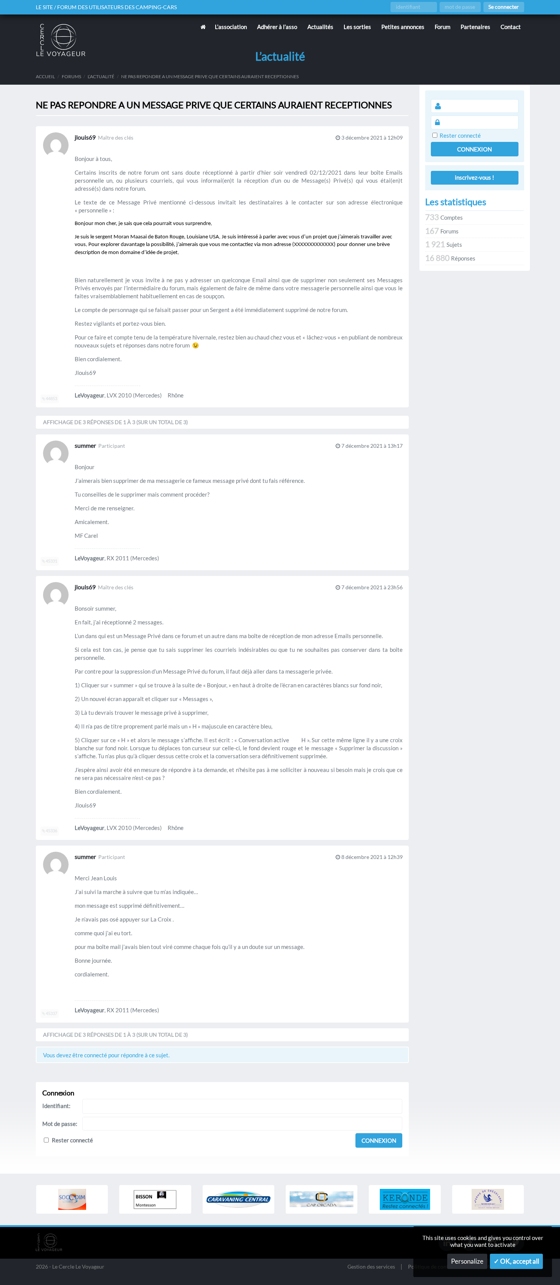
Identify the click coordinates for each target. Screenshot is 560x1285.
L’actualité (101, 76)
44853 (51, 398)
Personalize (467, 1261)
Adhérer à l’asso (277, 26)
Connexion (379, 1140)
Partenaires (475, 26)
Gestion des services (371, 1267)
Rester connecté (72, 1140)
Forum (442, 26)
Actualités (320, 26)
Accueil (45, 76)
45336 (51, 830)
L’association (231, 26)
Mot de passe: (59, 1123)
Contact (511, 26)
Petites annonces (402, 26)
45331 (51, 561)
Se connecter (503, 7)
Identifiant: (56, 1105)
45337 (51, 1013)
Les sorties (357, 26)
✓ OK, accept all (516, 1261)
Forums (71, 76)
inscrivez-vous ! (474, 177)
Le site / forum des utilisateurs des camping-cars (106, 7)
